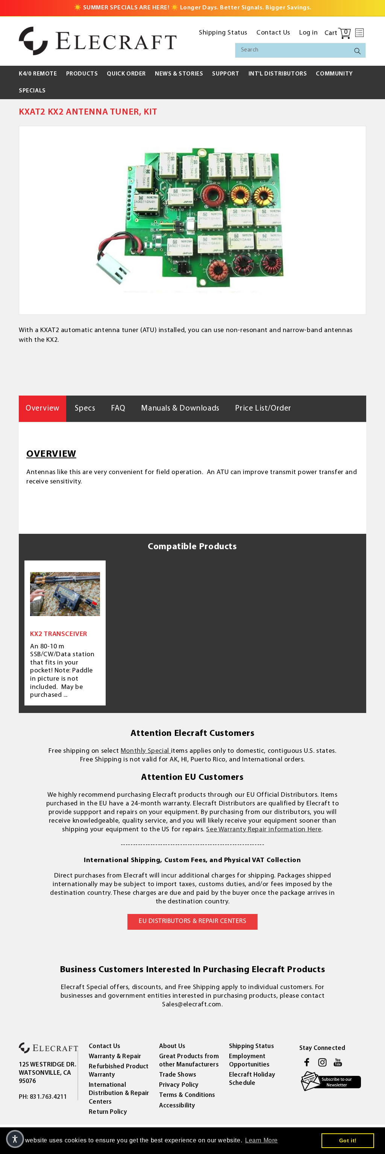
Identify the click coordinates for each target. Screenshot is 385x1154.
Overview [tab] (42, 408)
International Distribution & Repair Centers (119, 1093)
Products (82, 74)
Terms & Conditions (187, 1095)
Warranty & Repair (115, 1056)
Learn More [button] (261, 1140)
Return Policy (108, 1112)
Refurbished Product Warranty (119, 1070)
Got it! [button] (348, 1140)
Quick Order (126, 74)
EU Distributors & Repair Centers (192, 921)
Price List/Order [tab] (263, 408)
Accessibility (177, 1106)
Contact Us (104, 1046)
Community (334, 74)
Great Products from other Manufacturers (189, 1060)
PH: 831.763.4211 (43, 1097)
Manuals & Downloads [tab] (180, 408)
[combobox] (300, 50)
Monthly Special (146, 751)
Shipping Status (251, 1046)
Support (225, 74)
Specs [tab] (85, 408)
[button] (359, 32)
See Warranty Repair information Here (263, 829)
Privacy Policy (179, 1085)
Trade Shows (177, 1075)
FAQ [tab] (118, 408)
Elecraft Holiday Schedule (252, 1079)
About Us (172, 1046)
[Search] (357, 51)
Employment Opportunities (249, 1060)
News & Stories (179, 74)
